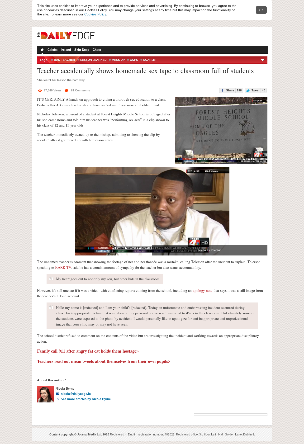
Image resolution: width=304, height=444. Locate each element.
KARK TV (63, 267)
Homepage (41, 50)
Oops (134, 59)
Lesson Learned (93, 59)
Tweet (258, 90)
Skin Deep (81, 50)
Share (233, 90)
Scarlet (150, 59)
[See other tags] (263, 59)
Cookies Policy (95, 14)
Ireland (66, 50)
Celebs (52, 50)
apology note (202, 290)
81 (80, 90)
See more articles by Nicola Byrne (86, 399)
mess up (118, 59)
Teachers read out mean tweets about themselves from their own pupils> (104, 361)
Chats (97, 50)
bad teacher (64, 59)
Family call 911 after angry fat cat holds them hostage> (88, 351)
